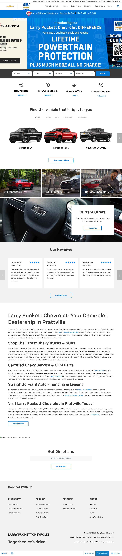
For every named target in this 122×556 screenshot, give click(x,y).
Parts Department (42, 513)
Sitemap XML (101, 537)
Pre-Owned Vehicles (15, 509)
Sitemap (93, 537)
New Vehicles (13, 504)
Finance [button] (87, 7)
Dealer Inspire (109, 542)
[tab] (37, 117)
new (59, 332)
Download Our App (67, 13)
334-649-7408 (90, 13)
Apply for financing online (74, 395)
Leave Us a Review (96, 517)
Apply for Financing (69, 509)
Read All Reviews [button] (61, 295)
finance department (84, 390)
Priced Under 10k (14, 513)
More (109, 7)
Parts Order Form (42, 517)
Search (102, 73)
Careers (92, 513)
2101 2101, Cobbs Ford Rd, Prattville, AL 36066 (81, 1)
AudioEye (110, 537)
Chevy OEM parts (56, 376)
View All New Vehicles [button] (61, 160)
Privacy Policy (75, 537)
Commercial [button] (99, 7)
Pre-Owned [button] (75, 7)
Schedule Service (42, 509)
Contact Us (94, 509)
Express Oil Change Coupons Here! (44, 13)
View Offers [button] (92, 228)
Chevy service (99, 370)
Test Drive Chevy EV (52, 6)
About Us (93, 504)
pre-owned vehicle (71, 332)
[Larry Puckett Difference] (61, 43)
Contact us (95, 415)
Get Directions (61, 466)
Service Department (43, 504)
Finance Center (68, 504)
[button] (118, 6)
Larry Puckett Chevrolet (105, 533)
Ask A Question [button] (18, 424)
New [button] (65, 7)
